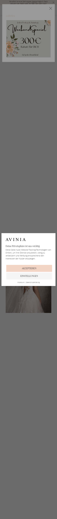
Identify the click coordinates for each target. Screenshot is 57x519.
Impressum (20, 282)
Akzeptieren (29, 268)
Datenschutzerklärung (33, 282)
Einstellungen (29, 276)
